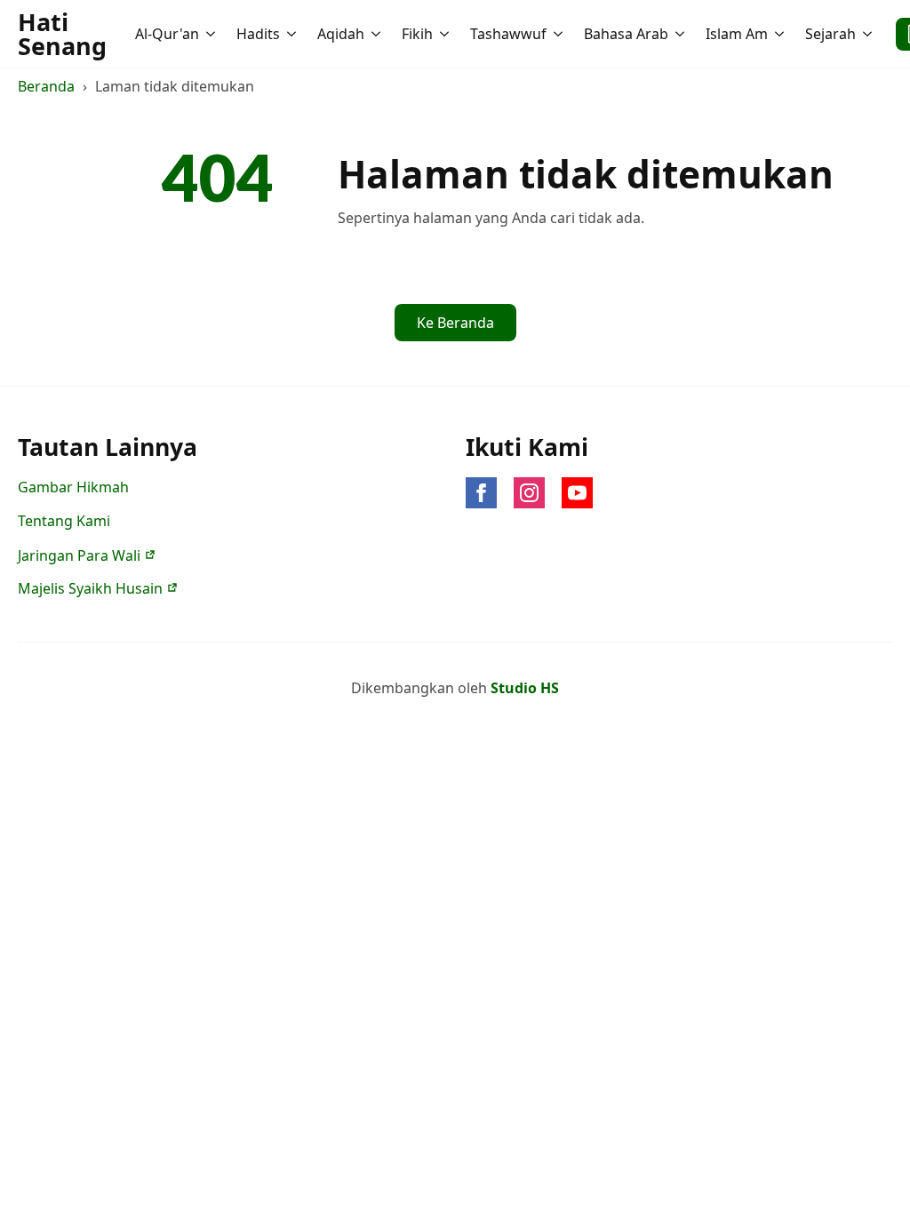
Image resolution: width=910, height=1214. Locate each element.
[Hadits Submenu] (293, 34)
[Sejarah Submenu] (869, 34)
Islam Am (737, 34)
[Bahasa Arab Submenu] (681, 34)
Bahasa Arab (626, 34)
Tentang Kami (64, 521)
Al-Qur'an (167, 34)
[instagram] (529, 492)
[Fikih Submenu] (446, 34)
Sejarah (830, 34)
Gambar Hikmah (73, 487)
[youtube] (577, 492)
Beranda (46, 86)
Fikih (417, 34)
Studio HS (525, 688)
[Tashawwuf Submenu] (560, 34)
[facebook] (481, 492)
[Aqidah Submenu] (377, 34)
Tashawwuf (508, 34)
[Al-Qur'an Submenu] (212, 34)
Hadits (258, 34)
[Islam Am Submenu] (781, 34)
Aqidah (340, 34)
